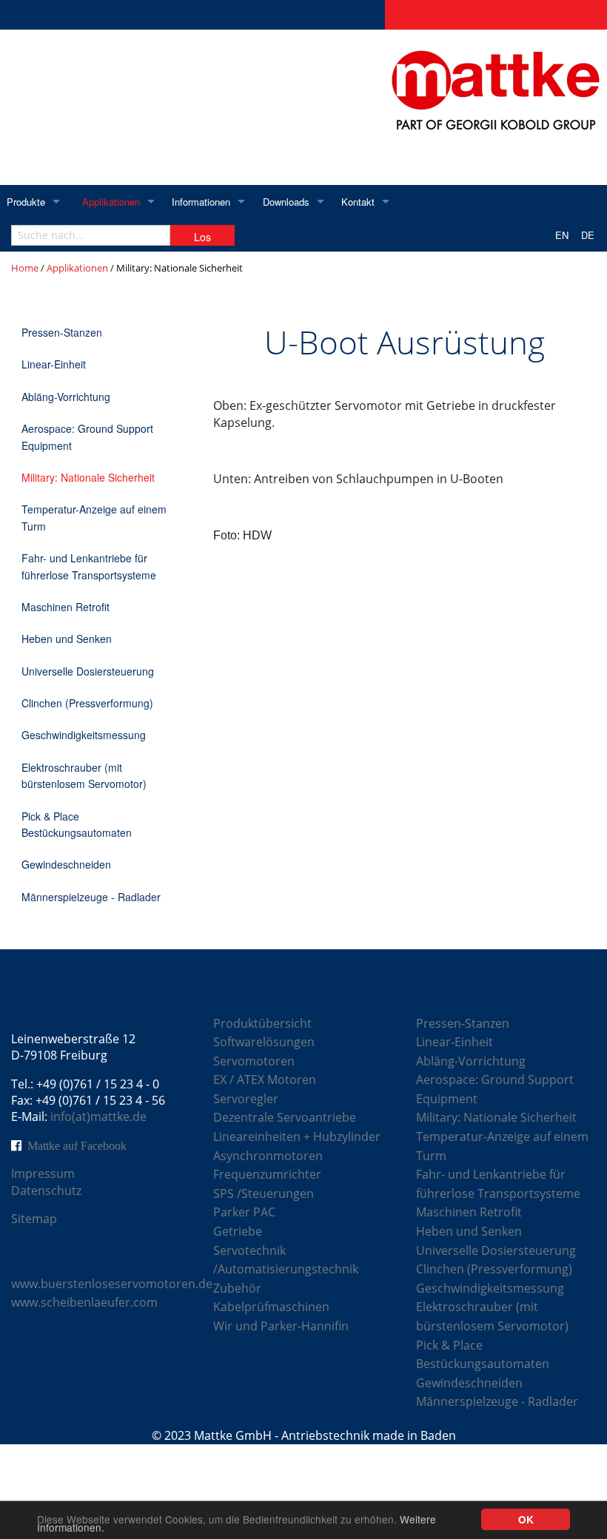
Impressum (43, 1173)
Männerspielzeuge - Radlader (91, 896)
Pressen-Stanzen (61, 332)
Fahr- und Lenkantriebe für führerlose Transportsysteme (88, 566)
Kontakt (358, 202)
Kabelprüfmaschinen (271, 1307)
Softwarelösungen (264, 1042)
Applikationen (111, 202)
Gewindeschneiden (66, 864)
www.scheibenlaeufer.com (84, 1302)
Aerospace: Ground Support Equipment (87, 436)
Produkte (26, 202)
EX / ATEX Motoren (264, 1079)
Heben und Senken (66, 638)
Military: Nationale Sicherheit (88, 477)
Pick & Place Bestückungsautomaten (76, 824)
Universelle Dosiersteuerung (87, 671)
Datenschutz (46, 1190)
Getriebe (237, 1231)
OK (526, 1519)
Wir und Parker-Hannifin (281, 1326)
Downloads (286, 202)
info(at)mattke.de (98, 1116)
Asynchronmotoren (268, 1156)
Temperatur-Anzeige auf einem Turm (94, 517)
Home (24, 268)
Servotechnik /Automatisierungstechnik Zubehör (285, 1269)
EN (562, 235)
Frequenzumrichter (267, 1174)
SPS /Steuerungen (263, 1193)
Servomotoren (254, 1061)
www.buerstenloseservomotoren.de (111, 1284)
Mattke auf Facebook (77, 1145)
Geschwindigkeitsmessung (83, 734)
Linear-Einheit (53, 364)
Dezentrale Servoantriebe (284, 1117)
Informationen (201, 202)
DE (587, 235)
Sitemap (34, 1218)
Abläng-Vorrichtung (65, 396)
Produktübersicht (262, 1023)
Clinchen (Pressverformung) (87, 703)
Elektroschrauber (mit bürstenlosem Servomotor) (84, 775)
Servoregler (245, 1099)
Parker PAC (244, 1212)
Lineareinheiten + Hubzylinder (296, 1136)
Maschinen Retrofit (65, 606)
